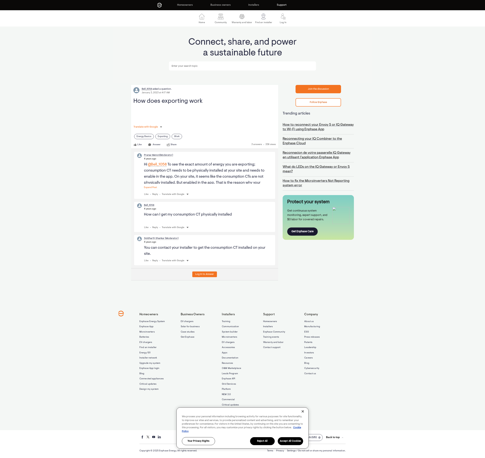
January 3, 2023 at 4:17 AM (156, 93)
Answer (156, 145)
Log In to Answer (204, 274)
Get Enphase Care (302, 231)
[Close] (303, 411)
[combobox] (242, 66)
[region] (242, 428)
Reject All (262, 441)
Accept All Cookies (290, 441)
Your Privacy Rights (198, 441)
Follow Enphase (318, 102)
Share (174, 145)
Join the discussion (318, 89)
